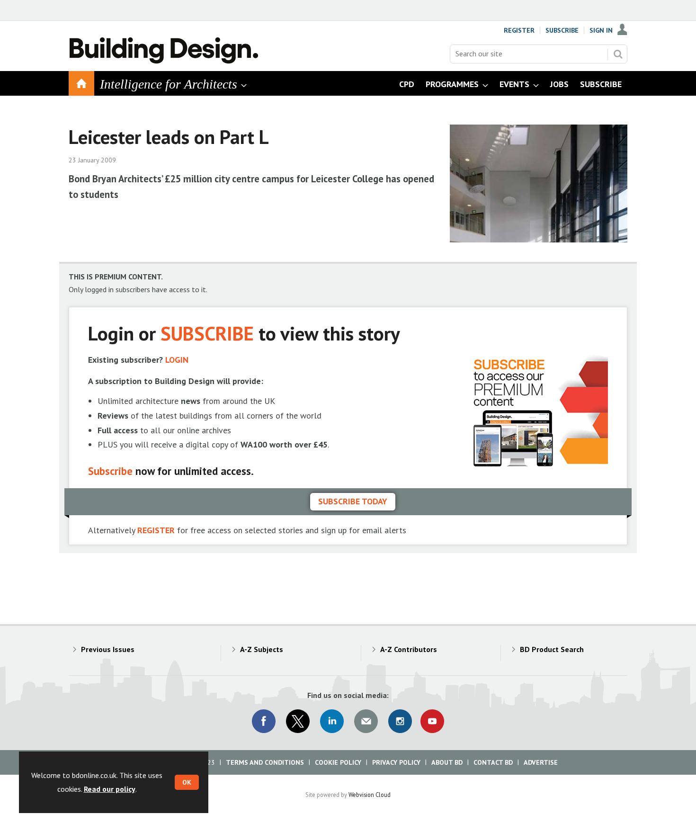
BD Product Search (552, 649)
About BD (447, 762)
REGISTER (156, 530)
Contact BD (493, 762)
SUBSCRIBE (207, 333)
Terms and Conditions (265, 762)
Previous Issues (107, 649)
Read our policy (109, 789)
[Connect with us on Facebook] (263, 721)
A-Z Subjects (261, 649)
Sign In (601, 30)
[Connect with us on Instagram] (400, 721)
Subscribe (562, 30)
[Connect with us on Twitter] (298, 721)
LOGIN (176, 359)
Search (617, 54)
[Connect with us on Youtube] (432, 721)
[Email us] (366, 721)
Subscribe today (352, 501)
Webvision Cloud (369, 794)
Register (519, 30)
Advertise (541, 762)
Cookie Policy (338, 762)
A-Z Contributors (408, 649)
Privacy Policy (396, 762)
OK (186, 782)
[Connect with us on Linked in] (332, 721)
